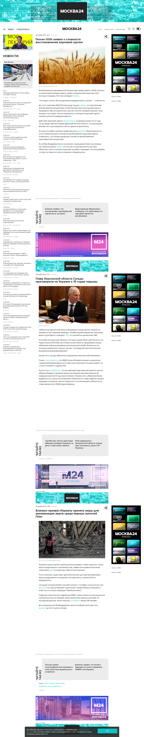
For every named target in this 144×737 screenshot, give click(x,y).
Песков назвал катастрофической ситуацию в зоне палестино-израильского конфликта (59, 668)
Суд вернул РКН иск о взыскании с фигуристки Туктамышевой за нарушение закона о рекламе (15, 211)
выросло (42, 608)
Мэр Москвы (8, 62)
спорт (5, 120)
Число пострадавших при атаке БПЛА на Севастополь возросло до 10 (16, 338)
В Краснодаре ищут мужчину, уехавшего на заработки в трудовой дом (17, 264)
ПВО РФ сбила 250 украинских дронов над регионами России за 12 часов (16, 190)
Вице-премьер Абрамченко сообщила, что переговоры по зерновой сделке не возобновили (88, 212)
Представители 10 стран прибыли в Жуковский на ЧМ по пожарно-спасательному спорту (15, 116)
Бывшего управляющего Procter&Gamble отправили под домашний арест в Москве (14, 348)
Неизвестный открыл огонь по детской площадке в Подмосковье (17, 200)
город (18, 109)
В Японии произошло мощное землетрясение (13, 222)
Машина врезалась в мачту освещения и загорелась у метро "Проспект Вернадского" (17, 104)
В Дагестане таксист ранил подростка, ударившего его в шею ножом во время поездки (16, 232)
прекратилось (69, 121)
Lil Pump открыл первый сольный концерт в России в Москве (15, 138)
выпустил (43, 587)
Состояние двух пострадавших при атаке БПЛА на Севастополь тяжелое (16, 274)
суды (4, 353)
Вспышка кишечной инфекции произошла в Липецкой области (14, 148)
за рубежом (16, 225)
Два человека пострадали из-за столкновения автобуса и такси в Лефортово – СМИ (14, 158)
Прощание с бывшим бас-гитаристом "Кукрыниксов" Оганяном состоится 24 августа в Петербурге (16, 284)
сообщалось (55, 370)
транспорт (6, 248)
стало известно (51, 360)
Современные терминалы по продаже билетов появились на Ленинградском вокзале (16, 244)
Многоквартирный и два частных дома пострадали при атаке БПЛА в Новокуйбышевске (16, 127)
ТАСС (67, 335)
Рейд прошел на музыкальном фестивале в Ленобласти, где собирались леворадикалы (13, 170)
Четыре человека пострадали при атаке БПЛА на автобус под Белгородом (17, 328)
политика (6, 97)
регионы (15, 132)
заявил (83, 105)
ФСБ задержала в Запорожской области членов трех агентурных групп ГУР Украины (88, 444)
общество (11, 120)
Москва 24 (72, 28)
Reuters (76, 96)
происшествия (7, 109)
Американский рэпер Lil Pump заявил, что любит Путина (16, 94)
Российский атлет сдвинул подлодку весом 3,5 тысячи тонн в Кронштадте (16, 181)
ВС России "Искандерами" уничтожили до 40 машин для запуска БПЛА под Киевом (16, 306)
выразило (81, 131)
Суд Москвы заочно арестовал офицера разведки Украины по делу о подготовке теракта (59, 443)
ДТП (14, 109)
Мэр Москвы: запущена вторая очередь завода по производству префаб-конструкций (16, 84)
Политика (54, 35)
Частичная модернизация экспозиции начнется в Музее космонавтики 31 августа (16, 317)
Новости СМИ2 (40, 259)
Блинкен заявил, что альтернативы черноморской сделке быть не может (58, 211)
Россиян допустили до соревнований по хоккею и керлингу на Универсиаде (17, 295)
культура (10, 322)
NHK (51, 570)
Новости (10, 56)
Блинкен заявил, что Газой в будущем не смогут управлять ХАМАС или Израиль (88, 667)
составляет (75, 600)
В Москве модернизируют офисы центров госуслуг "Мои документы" (15, 254)
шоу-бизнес (13, 97)
